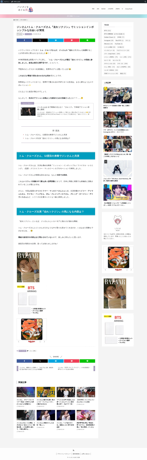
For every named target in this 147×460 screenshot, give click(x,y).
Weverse (108, 44)
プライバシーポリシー (64, 454)
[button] (24, 40)
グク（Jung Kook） (112, 53)
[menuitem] (2, 1)
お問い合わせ (86, 454)
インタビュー (109, 50)
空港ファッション (111, 73)
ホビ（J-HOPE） (123, 67)
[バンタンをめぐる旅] (24, 9)
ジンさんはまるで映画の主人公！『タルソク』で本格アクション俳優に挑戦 (63, 108)
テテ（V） (122, 63)
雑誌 (123, 73)
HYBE (121, 37)
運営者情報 (76, 454)
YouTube (118, 44)
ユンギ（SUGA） (111, 70)
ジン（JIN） (33, 351)
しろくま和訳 (109, 47)
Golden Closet (109, 37)
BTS (107, 30)
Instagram (108, 40)
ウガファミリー (123, 50)
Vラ (128, 40)
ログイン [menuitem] (6, 1)
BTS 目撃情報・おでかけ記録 (114, 34)
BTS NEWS (28, 34)
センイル (116, 60)
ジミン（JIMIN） (111, 57)
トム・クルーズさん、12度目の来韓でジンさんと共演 (46, 135)
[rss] (73, 450)
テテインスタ (109, 63)
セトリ (107, 60)
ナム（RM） (109, 67)
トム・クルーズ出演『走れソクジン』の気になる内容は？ (47, 138)
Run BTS (119, 40)
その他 (121, 47)
